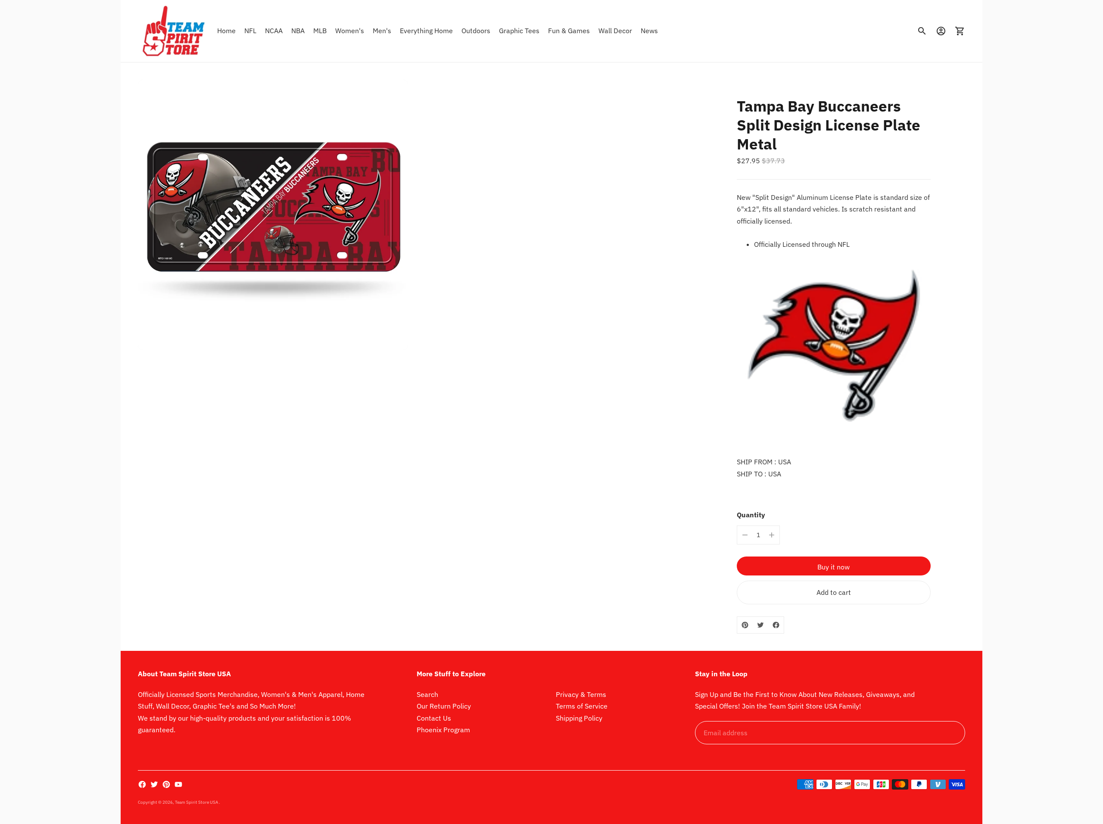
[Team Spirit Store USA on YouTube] (178, 784)
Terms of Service (582, 706)
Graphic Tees (519, 30)
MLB (320, 30)
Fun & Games (569, 30)
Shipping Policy (579, 718)
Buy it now (833, 567)
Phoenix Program (443, 729)
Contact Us (434, 718)
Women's (349, 30)
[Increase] (771, 535)
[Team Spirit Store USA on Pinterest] (166, 784)
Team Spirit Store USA (197, 802)
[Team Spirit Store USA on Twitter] (154, 784)
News (649, 30)
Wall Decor (615, 30)
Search (427, 694)
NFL (250, 30)
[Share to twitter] (760, 625)
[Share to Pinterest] (745, 625)
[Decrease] (745, 535)
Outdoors (475, 30)
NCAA (274, 30)
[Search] (922, 31)
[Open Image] (273, 215)
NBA (298, 30)
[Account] (941, 31)
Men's (382, 30)
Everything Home (426, 30)
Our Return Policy (444, 706)
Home (226, 30)
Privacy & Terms (581, 694)
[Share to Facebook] (776, 625)
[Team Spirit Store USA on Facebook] (142, 784)
